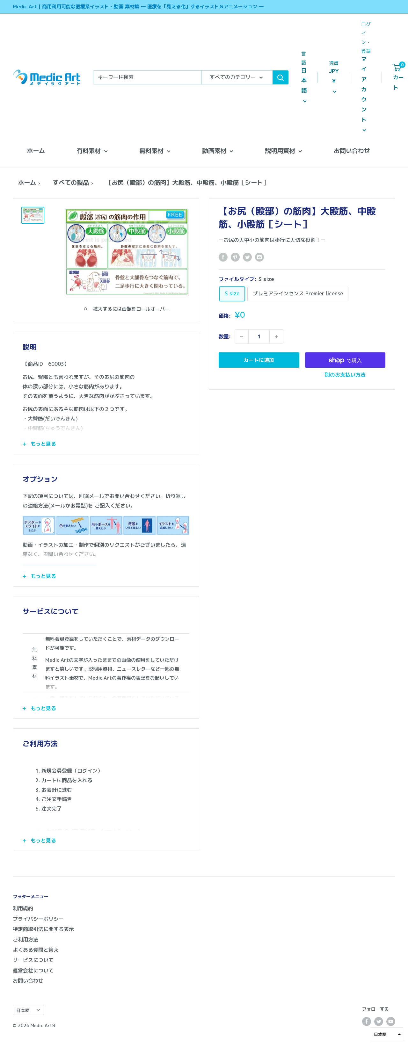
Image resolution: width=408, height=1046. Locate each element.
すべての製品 (71, 182)
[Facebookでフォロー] (366, 1021)
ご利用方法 (25, 939)
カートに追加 (259, 360)
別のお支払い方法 (345, 375)
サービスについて (33, 959)
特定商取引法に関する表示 (43, 929)
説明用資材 (280, 150)
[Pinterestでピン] (235, 257)
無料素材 (151, 150)
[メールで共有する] (259, 257)
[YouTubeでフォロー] (390, 1021)
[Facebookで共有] (223, 257)
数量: (225, 336)
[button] (386, 1034)
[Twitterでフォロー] (378, 1021)
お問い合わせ (352, 150)
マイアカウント (364, 89)
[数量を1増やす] (276, 336)
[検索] (280, 77)
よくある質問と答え (36, 949)
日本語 (23, 1010)
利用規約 (23, 908)
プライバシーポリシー (38, 918)
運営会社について (33, 970)
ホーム (36, 150)
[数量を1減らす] (241, 336)
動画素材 (214, 150)
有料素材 (88, 150)
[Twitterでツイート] (247, 257)
